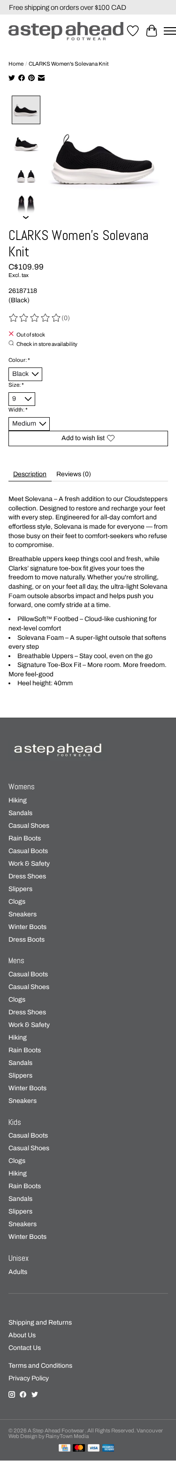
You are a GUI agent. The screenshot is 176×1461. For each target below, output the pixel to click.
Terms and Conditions (40, 1365)
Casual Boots (28, 850)
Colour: (19, 360)
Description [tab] (29, 474)
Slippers (20, 888)
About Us (22, 1335)
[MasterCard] (79, 1448)
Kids (14, 1122)
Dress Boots (26, 939)
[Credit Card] (64, 1448)
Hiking (17, 800)
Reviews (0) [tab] (73, 474)
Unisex (18, 1258)
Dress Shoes (27, 876)
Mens (16, 961)
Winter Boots (27, 926)
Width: (18, 409)
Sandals (20, 813)
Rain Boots (24, 838)
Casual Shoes (28, 825)
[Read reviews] (35, 318)
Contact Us (24, 1347)
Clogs (16, 901)
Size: (16, 385)
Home (15, 64)
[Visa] (94, 1448)
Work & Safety (29, 863)
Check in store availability (46, 343)
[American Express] (108, 1448)
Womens (21, 787)
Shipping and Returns (40, 1322)
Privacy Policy (28, 1378)
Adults (17, 1271)
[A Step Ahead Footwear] (65, 31)
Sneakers (22, 914)
